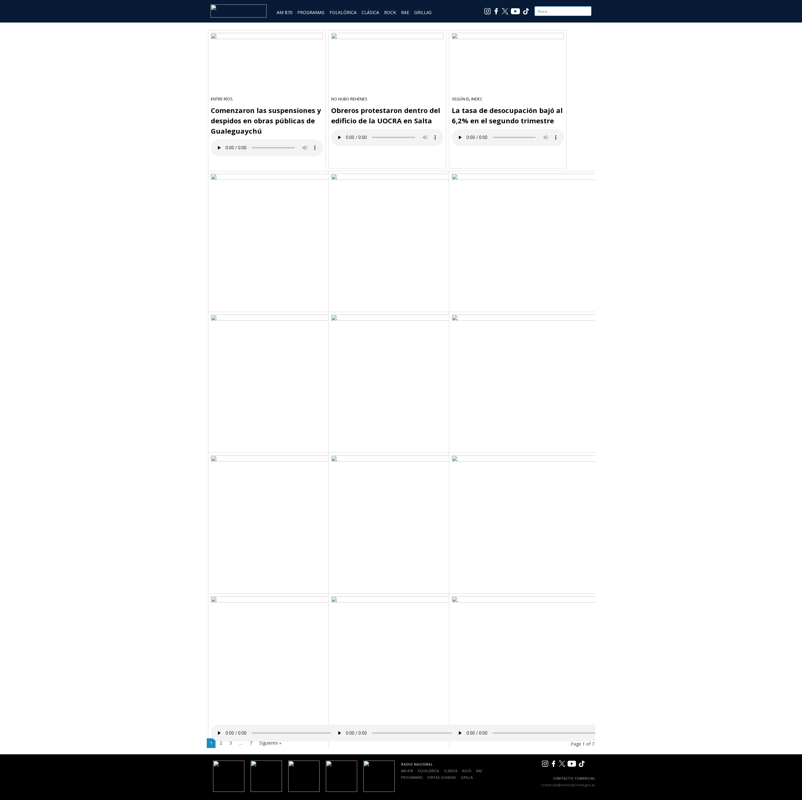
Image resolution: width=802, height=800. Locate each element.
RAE (405, 12)
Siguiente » (270, 743)
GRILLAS (423, 12)
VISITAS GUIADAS (441, 777)
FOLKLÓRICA (343, 12)
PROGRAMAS (311, 12)
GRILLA (467, 777)
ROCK (390, 12)
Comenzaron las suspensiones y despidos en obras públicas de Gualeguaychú (266, 120)
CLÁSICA (370, 12)
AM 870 (284, 12)
